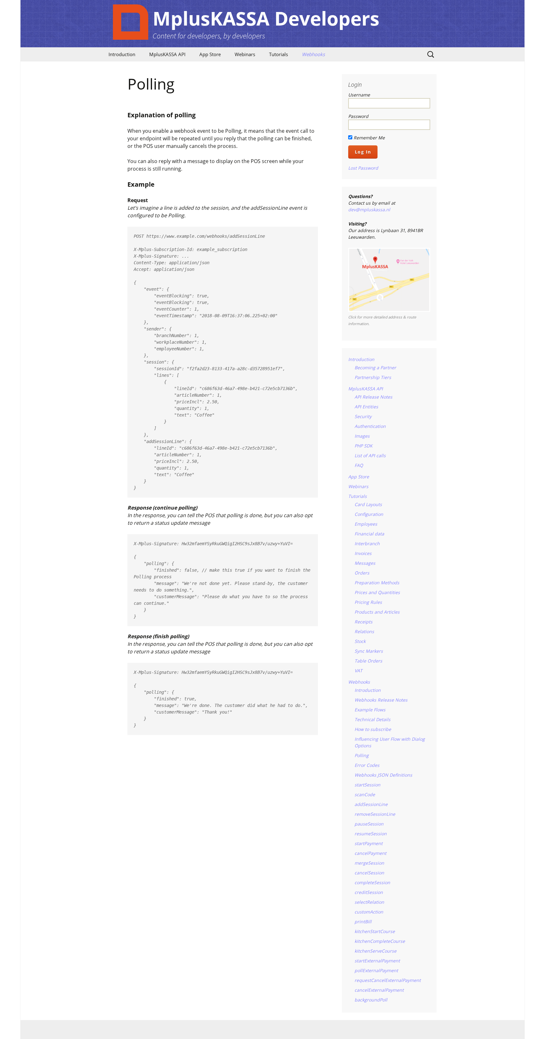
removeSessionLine (375, 814)
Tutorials (278, 54)
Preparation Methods (377, 583)
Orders (362, 573)
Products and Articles (377, 612)
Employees (366, 524)
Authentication (370, 426)
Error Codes (367, 765)
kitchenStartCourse (375, 931)
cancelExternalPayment (379, 990)
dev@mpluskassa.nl (369, 210)
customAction (369, 912)
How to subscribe (373, 729)
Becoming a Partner (375, 368)
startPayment (369, 843)
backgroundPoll (371, 1000)
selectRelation (369, 902)
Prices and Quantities (377, 592)
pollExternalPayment (376, 970)
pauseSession (369, 824)
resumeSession (371, 834)
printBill (363, 922)
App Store (210, 54)
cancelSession (369, 873)
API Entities (366, 407)
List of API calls (370, 455)
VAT (358, 671)
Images (362, 436)
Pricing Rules (368, 602)
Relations (364, 631)
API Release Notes (373, 397)
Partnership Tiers (373, 377)
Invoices (363, 553)
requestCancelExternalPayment (388, 980)
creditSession (369, 892)
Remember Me (368, 138)
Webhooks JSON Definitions (383, 775)
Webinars (245, 54)
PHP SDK (363, 446)
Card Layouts (368, 504)
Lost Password (363, 168)
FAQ (359, 465)
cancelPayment (370, 853)
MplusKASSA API (167, 54)
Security (363, 416)
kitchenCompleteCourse (380, 941)
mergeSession (369, 863)
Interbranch (367, 543)
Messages (365, 563)
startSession (367, 785)
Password (358, 116)
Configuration (369, 514)
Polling (362, 755)
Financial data (369, 534)
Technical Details (372, 719)
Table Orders (368, 661)
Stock (360, 641)
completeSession (372, 882)
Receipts (363, 622)
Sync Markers (369, 651)
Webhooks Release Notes (381, 700)
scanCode (365, 794)
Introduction (121, 54)
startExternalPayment (377, 961)
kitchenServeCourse (375, 951)
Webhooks (313, 54)
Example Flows (370, 710)
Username (359, 95)
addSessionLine (371, 804)
